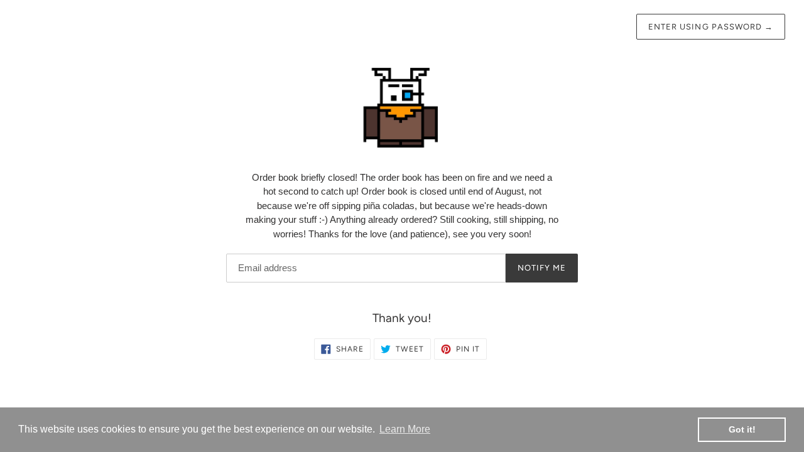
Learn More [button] (404, 429)
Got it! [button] (742, 429)
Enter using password (710, 26)
